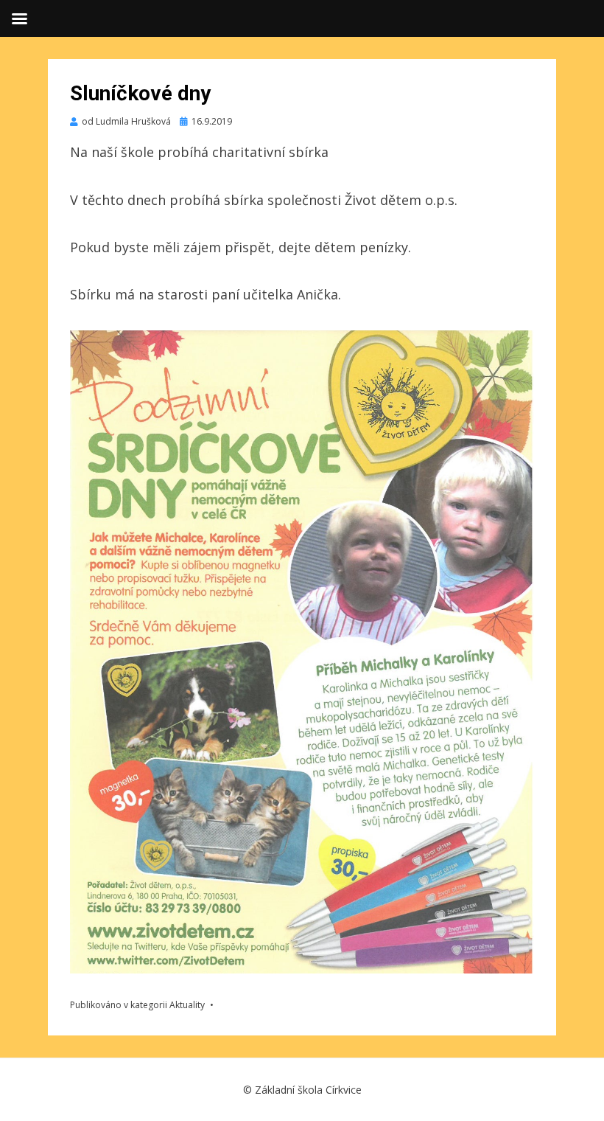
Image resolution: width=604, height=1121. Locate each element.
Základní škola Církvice (308, 1090)
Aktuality (187, 1005)
